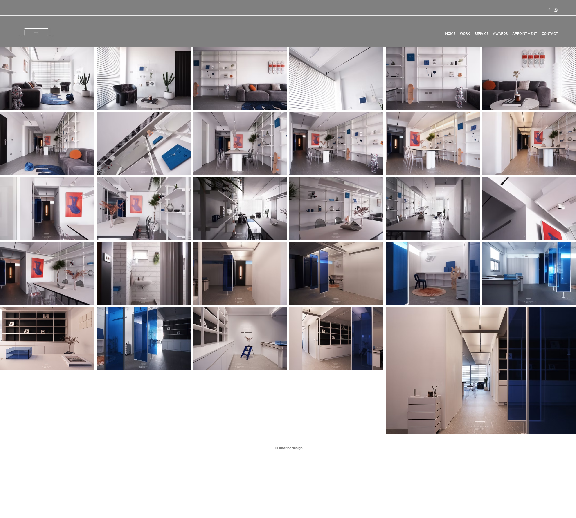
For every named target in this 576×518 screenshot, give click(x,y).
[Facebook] (549, 10)
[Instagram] (556, 10)
